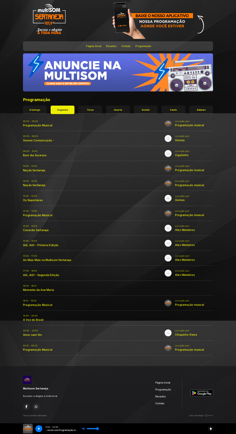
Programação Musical (37, 125)
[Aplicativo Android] (211, 428)
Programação (143, 46)
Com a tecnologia (196, 415)
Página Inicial (93, 46)
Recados (111, 46)
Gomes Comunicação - (38, 140)
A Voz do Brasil (33, 319)
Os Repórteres (33, 200)
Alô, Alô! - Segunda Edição (41, 275)
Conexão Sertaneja (36, 230)
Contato (126, 46)
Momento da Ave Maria (38, 290)
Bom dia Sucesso (34, 155)
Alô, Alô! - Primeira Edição (41, 245)
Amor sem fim (32, 335)
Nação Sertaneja (34, 170)
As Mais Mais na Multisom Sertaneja (47, 260)
